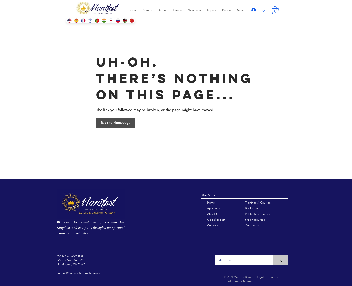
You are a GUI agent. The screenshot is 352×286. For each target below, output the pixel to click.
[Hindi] (104, 20)
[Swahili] (124, 20)
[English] (69, 20)
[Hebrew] (90, 20)
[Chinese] (131, 20)
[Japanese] (111, 20)
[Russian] (117, 20)
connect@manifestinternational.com (79, 273)
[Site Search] (280, 260)
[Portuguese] (97, 20)
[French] (83, 20)
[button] (275, 10)
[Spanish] (76, 20)
